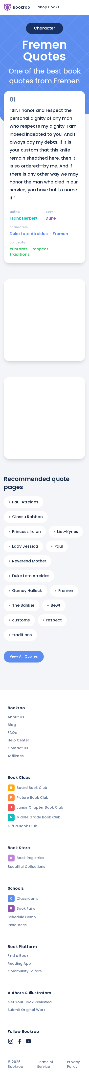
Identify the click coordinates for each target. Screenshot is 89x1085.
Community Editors (25, 971)
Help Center (18, 740)
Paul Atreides (25, 502)
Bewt (56, 605)
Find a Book (18, 955)
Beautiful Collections (26, 866)
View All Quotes (24, 656)
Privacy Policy (73, 1064)
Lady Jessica (25, 546)
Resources (17, 924)
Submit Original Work (26, 1009)
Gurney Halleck (27, 590)
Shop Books (48, 7)
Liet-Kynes (67, 531)
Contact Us (18, 748)
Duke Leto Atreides (29, 234)
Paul (58, 546)
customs (18, 249)
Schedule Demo (22, 917)
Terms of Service (45, 1064)
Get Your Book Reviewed (30, 1002)
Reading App (19, 963)
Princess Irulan (26, 531)
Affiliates (16, 755)
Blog (12, 724)
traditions (20, 254)
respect (40, 249)
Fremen (60, 234)
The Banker (23, 605)
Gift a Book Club (22, 826)
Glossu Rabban (27, 517)
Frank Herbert (24, 218)
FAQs (12, 732)
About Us (16, 717)
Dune (50, 218)
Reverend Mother (29, 561)
